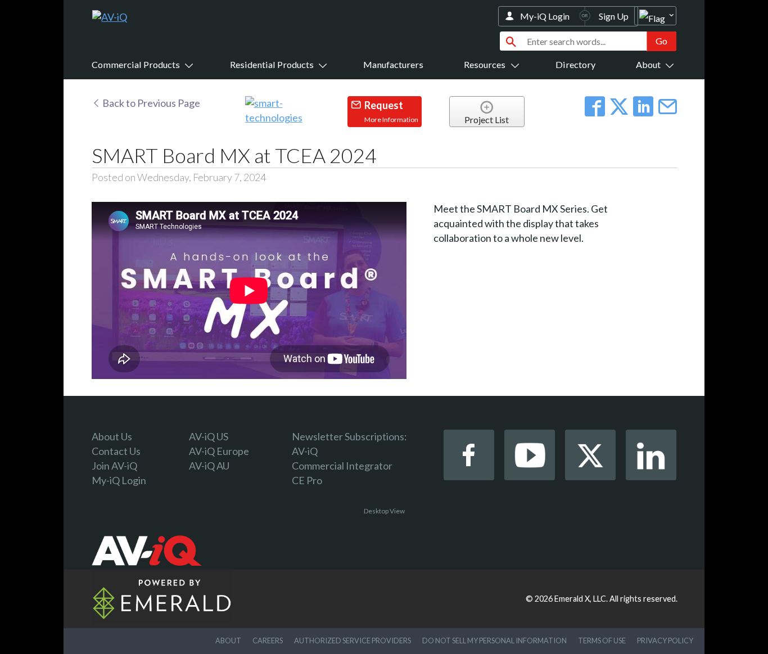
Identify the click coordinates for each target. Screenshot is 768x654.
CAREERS (267, 640)
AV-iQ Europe (219, 451)
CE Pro (307, 480)
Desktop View (384, 511)
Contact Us (116, 451)
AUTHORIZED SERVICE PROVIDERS (352, 640)
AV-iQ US (208, 436)
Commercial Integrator (342, 465)
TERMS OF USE (602, 640)
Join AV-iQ (114, 465)
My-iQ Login (545, 16)
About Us (112, 436)
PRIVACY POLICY (665, 640)
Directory (575, 64)
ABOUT (228, 640)
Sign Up (614, 16)
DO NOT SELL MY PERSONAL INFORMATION (494, 640)
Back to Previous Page (150, 103)
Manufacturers (393, 64)
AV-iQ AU (209, 465)
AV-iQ (305, 451)
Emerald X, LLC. (581, 598)
